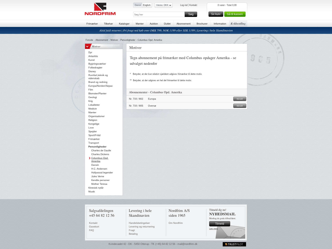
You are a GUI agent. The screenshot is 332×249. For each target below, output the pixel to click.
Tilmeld (219, 223)
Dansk (138, 5)
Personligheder (127, 40)
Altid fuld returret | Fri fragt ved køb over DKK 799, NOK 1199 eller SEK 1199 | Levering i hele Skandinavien (166, 30)
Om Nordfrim (176, 223)
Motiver (114, 40)
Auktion (154, 23)
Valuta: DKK (162, 5)
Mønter (140, 23)
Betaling (133, 233)
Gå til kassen (235, 14)
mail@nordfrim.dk (187, 243)
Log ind (183, 5)
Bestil (240, 98)
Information (220, 23)
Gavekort (94, 226)
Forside (89, 40)
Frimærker (92, 23)
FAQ (91, 230)
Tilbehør (108, 23)
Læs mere (213, 229)
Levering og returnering (142, 226)
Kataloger (124, 23)
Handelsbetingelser (139, 223)
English (146, 5)
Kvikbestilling (238, 23)
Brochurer (202, 23)
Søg (190, 14)
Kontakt (193, 5)
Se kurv (215, 14)
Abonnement (184, 23)
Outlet (167, 23)
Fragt (132, 230)
